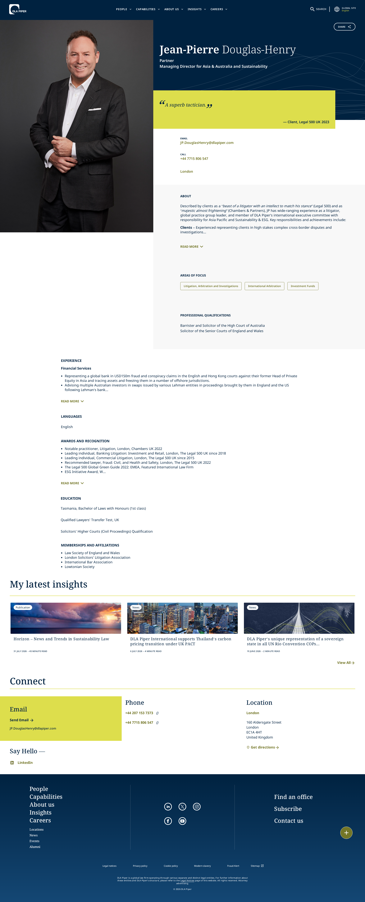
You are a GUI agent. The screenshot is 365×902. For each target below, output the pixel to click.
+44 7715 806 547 (194, 158)
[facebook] (168, 821)
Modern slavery (202, 865)
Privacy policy (140, 865)
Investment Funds (303, 286)
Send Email (19, 720)
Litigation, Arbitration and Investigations (211, 286)
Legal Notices (187, 880)
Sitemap (255, 865)
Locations (36, 829)
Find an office (293, 797)
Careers (217, 9)
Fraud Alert (233, 865)
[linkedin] (168, 806)
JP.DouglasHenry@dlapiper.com (207, 142)
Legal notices (109, 865)
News (34, 835)
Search (321, 9)
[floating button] (346, 833)
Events (34, 841)
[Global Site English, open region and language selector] (337, 9)
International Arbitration (264, 286)
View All (344, 662)
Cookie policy (171, 865)
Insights (195, 9)
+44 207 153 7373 (139, 713)
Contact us (288, 820)
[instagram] (197, 806)
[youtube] (182, 821)
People (121, 9)
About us (171, 9)
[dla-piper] (18, 9)
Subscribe (288, 809)
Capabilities (146, 9)
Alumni (35, 847)
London (186, 171)
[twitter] (182, 806)
